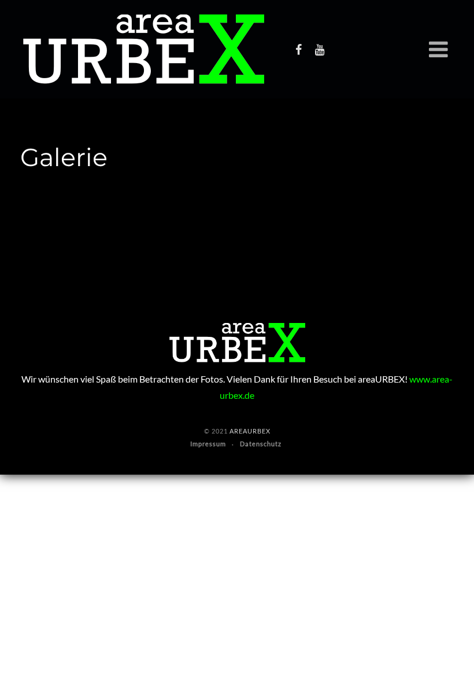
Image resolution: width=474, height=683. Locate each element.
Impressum (208, 443)
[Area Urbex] (143, 49)
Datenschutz (261, 443)
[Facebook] (298, 49)
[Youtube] (319, 49)
